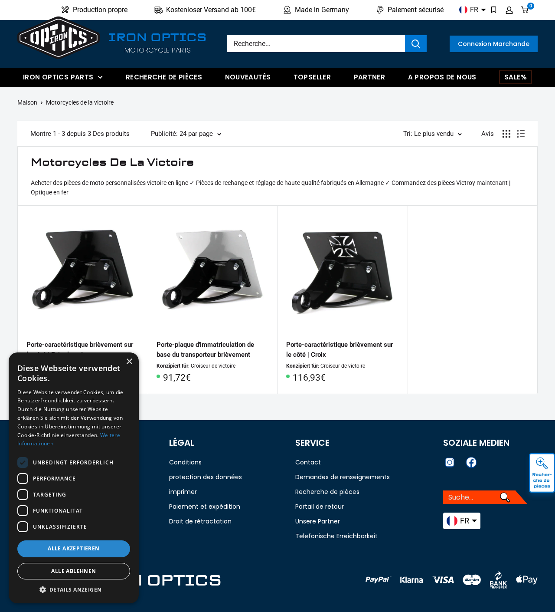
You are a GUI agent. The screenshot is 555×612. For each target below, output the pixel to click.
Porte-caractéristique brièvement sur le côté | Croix (339, 350)
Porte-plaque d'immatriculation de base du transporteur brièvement (205, 350)
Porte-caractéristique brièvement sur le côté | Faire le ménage (79, 350)
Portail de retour (319, 506)
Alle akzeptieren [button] (73, 548)
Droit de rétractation (200, 521)
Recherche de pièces (164, 77)
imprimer (183, 491)
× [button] (129, 362)
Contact (308, 462)
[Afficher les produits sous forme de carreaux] (506, 134)
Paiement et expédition (204, 506)
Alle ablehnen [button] (73, 571)
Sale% (515, 77)
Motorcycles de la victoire (80, 102)
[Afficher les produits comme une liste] (521, 134)
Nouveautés (248, 77)
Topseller (312, 77)
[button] (73, 590)
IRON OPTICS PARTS (58, 77)
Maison (27, 102)
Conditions (185, 462)
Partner (369, 77)
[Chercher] (416, 43)
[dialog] (74, 477)
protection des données (205, 477)
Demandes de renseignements (342, 477)
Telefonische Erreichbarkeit (336, 536)
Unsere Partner (317, 521)
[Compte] (509, 10)
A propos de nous (442, 77)
